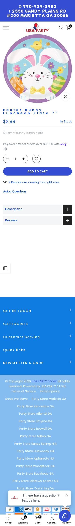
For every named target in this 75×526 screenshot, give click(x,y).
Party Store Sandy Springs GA (35, 444)
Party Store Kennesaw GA (35, 406)
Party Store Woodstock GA (35, 466)
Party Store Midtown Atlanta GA (35, 481)
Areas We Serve (16, 399)
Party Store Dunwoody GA (35, 451)
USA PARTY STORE (45, 381)
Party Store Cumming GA (35, 488)
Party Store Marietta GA (49, 399)
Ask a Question (14, 191)
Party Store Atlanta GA (35, 413)
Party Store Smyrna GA (35, 421)
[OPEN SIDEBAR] (5, 268)
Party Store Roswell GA (35, 429)
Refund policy (50, 391)
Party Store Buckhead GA (35, 473)
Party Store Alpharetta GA (35, 458)
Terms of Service (23, 391)
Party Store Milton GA (35, 436)
